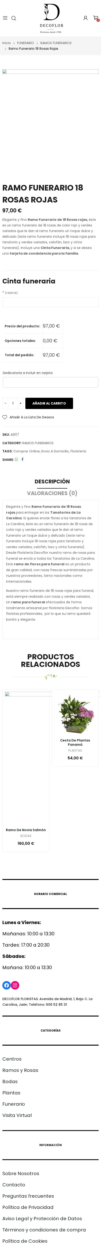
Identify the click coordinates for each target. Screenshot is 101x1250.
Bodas (10, 1081)
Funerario (13, 1104)
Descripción (52, 481)
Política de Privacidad (28, 1207)
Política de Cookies (24, 1241)
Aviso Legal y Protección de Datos (42, 1218)
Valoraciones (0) (52, 493)
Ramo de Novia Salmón (26, 830)
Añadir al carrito (49, 403)
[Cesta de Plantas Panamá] (75, 713)
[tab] (52, 482)
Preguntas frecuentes (28, 1196)
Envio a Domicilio (55, 451)
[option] (50, 117)
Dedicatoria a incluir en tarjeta (28, 373)
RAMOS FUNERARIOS (38, 443)
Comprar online (26, 451)
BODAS (25, 836)
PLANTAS (75, 751)
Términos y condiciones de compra (44, 1230)
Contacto (13, 1184)
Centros (12, 1059)
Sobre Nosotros (20, 1173)
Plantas (11, 1092)
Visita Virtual (17, 1115)
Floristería (78, 451)
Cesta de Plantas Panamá (75, 742)
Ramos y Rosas (20, 1070)
